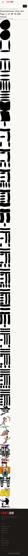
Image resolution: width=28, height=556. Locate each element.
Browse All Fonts (5, 526)
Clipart (2, 19)
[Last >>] (15, 9)
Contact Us (4, 538)
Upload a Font (4, 532)
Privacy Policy (5, 543)
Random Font (4, 530)
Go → (25, 6)
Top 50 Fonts (4, 528)
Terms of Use (4, 545)
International (9, 19)
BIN (9, 2)
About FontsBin (5, 541)
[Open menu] (2, 2)
